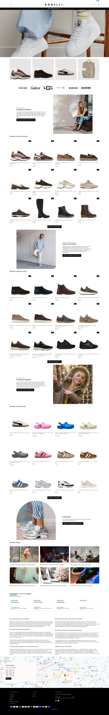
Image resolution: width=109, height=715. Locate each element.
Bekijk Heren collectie (72, 255)
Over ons (34, 696)
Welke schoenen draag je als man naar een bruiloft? (22, 585)
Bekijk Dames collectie (26, 119)
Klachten (11, 697)
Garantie (11, 699)
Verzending (12, 694)
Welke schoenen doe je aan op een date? (80, 564)
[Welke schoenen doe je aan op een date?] (84, 554)
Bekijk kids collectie (25, 389)
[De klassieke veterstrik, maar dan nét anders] (84, 575)
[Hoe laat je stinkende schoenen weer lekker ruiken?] (24, 554)
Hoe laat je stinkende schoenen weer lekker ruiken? (22, 564)
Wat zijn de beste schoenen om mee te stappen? (52, 564)
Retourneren (12, 696)
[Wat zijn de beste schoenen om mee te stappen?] (54, 554)
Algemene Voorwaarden (14, 701)
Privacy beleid (12, 703)
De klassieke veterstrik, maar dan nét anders (81, 585)
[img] (55, 595)
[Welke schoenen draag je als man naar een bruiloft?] (24, 575)
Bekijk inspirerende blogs (73, 523)
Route (8, 678)
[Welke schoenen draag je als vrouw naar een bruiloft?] (54, 575)
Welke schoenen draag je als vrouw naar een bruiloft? (53, 585)
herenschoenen (94, 633)
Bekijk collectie (54, 226)
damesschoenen (39, 635)
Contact (33, 694)
